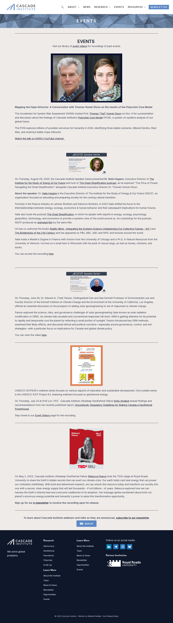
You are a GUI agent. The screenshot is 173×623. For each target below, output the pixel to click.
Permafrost (48, 555)
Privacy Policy (112, 616)
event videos (79, 46)
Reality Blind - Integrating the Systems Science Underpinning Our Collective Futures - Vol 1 (100, 228)
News (87, 7)
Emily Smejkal (121, 401)
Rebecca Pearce (97, 476)
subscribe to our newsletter (132, 517)
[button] (78, 7)
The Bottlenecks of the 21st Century (35, 232)
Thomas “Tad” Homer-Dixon (105, 113)
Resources (135, 7)
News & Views (50, 585)
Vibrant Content (94, 616)
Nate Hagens (49, 193)
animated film (44, 222)
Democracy (48, 546)
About (72, 7)
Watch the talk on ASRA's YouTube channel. (40, 138)
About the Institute (51, 575)
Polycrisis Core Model (90, 117)
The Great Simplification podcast (97, 183)
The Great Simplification (60, 214)
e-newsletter (41, 502)
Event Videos (42, 415)
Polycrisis (47, 560)
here (51, 253)
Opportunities (49, 594)
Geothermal (48, 550)
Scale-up (47, 565)
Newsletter (48, 590)
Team (46, 580)
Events (119, 7)
